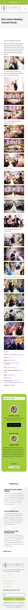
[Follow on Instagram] (15, 467)
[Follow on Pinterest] (18, 467)
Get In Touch (14, 425)
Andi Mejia (12, 385)
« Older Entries (7, 551)
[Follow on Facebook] (10, 467)
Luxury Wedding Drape (11, 511)
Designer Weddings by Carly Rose (16, 354)
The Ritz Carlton (11, 375)
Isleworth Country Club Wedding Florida (11, 532)
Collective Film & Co (12, 367)
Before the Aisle (11, 360)
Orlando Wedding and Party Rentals (16, 382)
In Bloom (10, 377)
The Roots (9, 357)
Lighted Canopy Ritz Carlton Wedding (12, 490)
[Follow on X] (12, 467)
